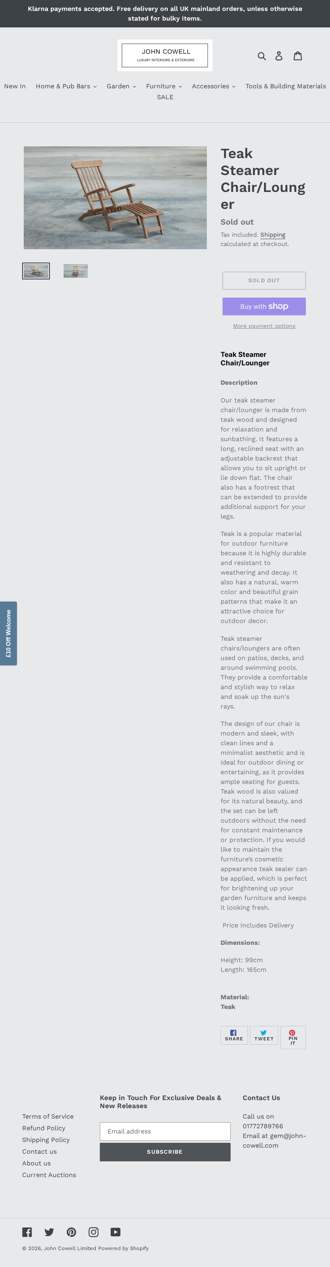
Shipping (272, 234)
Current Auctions (49, 1175)
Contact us (39, 1151)
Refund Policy (43, 1128)
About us (36, 1163)
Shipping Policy (46, 1140)
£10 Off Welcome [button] (8, 633)
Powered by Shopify (123, 1248)
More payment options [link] (264, 326)
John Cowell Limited (70, 1248)
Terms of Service (48, 1116)
